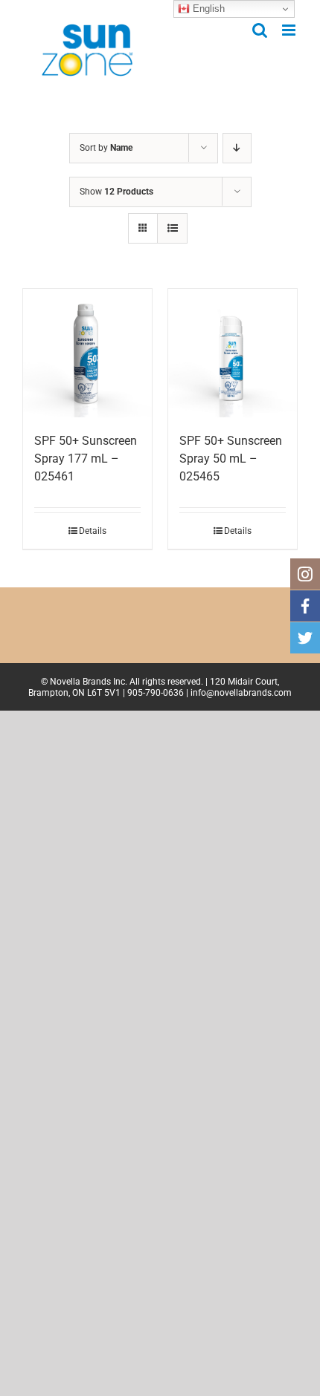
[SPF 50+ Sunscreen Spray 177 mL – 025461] (87, 353)
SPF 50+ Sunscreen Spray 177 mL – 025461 (85, 458)
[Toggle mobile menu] (290, 30)
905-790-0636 (155, 693)
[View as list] (172, 228)
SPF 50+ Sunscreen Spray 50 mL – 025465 (230, 458)
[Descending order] (237, 148)
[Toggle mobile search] (259, 30)
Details (92, 531)
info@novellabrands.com (241, 693)
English (207, 8)
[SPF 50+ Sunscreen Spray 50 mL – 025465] (232, 353)
